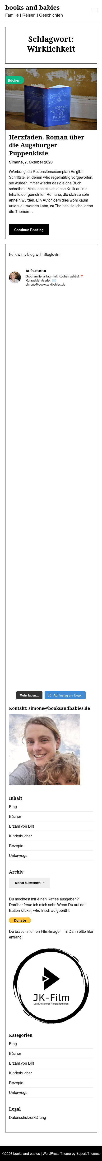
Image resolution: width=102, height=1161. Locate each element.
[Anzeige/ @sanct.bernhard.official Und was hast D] (51, 315)
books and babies (32, 8)
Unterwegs (18, 855)
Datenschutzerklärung (27, 1117)
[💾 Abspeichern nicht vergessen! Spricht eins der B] (51, 465)
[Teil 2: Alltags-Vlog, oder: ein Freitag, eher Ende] (51, 613)
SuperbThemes (88, 1153)
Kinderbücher (20, 836)
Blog (13, 806)
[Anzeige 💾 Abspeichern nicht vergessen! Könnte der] (51, 365)
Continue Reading (29, 229)
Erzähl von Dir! (21, 826)
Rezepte (16, 845)
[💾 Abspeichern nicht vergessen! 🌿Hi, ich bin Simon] (51, 415)
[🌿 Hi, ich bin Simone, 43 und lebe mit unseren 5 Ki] (51, 564)
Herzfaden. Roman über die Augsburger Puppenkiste (46, 145)
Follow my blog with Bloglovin (34, 254)
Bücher (15, 816)
